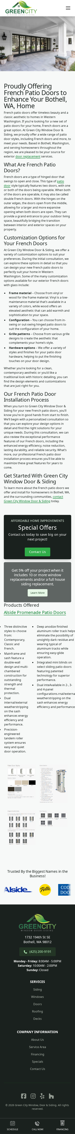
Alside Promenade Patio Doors (35, 612)
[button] (66, 8)
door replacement (27, 156)
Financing (37, 1054)
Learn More (38, 592)
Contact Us (37, 552)
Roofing (37, 1011)
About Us (37, 1040)
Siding (37, 989)
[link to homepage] (21, 8)
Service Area (37, 1047)
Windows (37, 997)
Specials (37, 1062)
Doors (37, 1004)
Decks (37, 1019)
